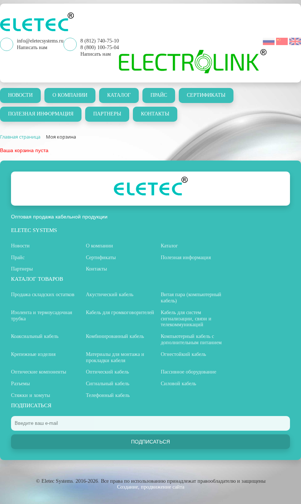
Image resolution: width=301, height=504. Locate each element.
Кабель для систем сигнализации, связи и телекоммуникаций (186, 319)
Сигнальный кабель (107, 383)
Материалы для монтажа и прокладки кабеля (115, 357)
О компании (69, 95)
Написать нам (95, 54)
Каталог (119, 95)
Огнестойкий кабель (183, 354)
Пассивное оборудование (188, 372)
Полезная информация (40, 114)
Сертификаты (206, 95)
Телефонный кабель (108, 395)
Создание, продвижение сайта (150, 487)
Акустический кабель (109, 294)
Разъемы (20, 383)
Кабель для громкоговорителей (120, 312)
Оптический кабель (107, 372)
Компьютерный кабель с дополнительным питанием (191, 339)
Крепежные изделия (33, 354)
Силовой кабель (178, 383)
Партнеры (107, 114)
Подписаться (150, 442)
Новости (20, 95)
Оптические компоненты (38, 372)
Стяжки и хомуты (30, 395)
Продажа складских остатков (43, 294)
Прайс (158, 95)
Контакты (155, 114)
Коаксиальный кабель (34, 336)
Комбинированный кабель (115, 336)
